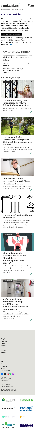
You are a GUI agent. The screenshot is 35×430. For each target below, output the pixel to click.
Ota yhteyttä (4, 339)
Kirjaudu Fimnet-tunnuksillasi (11, 34)
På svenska (4, 366)
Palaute (3, 362)
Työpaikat (3, 350)
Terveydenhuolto (8, 82)
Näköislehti (4, 345)
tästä (10, 45)
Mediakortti (4, 341)
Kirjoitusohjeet (5, 348)
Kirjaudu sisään (17, 10)
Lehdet (3, 343)
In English (3, 368)
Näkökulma (6, 196)
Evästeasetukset (5, 370)
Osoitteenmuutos (5, 364)
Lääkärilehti (5, 10)
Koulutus (3, 352)
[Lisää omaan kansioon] (31, 82)
